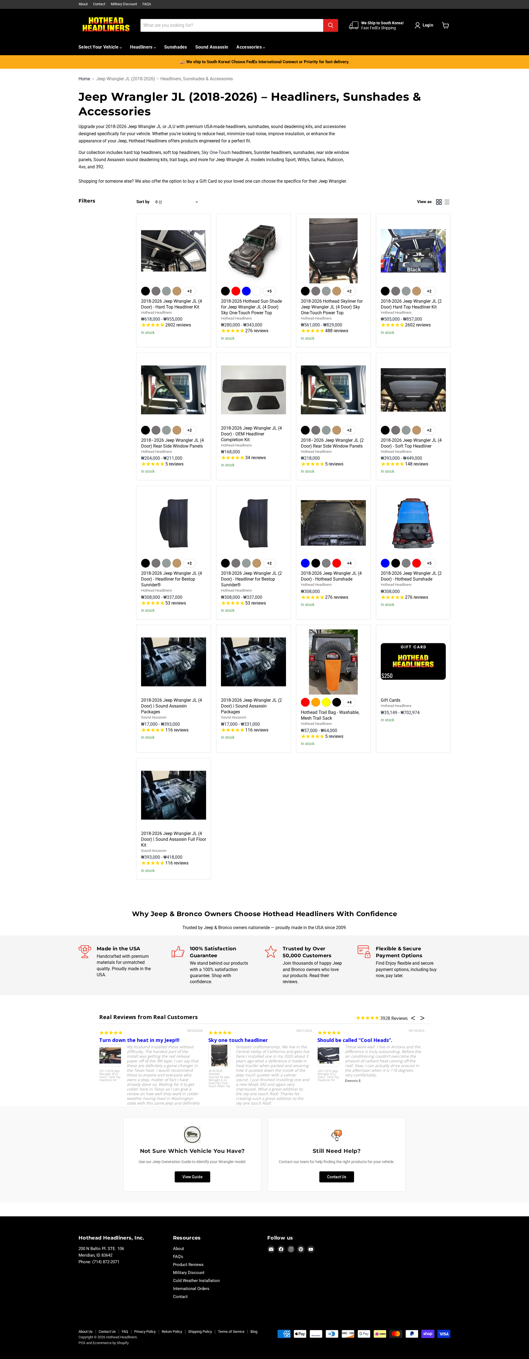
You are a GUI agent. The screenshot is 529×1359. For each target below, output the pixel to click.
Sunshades (175, 47)
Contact (99, 4)
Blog (253, 1331)
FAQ (125, 1331)
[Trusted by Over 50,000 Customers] (311, 965)
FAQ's (146, 4)
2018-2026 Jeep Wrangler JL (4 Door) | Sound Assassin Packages (171, 706)
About (83, 4)
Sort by (143, 202)
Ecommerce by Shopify (111, 1343)
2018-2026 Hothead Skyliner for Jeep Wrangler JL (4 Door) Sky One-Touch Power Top (332, 307)
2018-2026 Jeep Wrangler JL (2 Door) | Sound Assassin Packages (251, 706)
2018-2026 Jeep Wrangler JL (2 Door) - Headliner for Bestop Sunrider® (251, 579)
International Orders (191, 1288)
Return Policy (172, 1331)
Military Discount (124, 4)
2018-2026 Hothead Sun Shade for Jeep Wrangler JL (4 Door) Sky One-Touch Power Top (251, 307)
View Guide (192, 1177)
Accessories (249, 47)
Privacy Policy (145, 1331)
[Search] (330, 25)
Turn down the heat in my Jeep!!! (139, 1040)
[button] (425, 25)
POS (82, 1343)
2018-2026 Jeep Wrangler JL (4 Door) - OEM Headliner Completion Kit (251, 433)
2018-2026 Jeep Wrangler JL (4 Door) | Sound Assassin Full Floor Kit (173, 839)
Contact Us (336, 1177)
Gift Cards (390, 700)
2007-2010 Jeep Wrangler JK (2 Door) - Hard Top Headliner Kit (328, 1076)
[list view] (446, 202)
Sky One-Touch (216, 152)
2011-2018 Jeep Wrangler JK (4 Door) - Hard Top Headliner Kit (109, 1076)
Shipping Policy (200, 1331)
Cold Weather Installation (196, 1280)
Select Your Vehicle (99, 47)
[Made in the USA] (125, 965)
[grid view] (439, 202)
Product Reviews (188, 1264)
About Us (86, 1331)
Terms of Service (231, 1331)
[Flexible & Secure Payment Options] (404, 965)
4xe (82, 166)
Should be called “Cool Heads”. (354, 1040)
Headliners (142, 47)
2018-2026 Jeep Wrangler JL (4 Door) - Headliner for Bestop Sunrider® (171, 579)
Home (84, 78)
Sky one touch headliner (238, 1040)
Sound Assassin (211, 47)
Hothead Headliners (156, 312)
